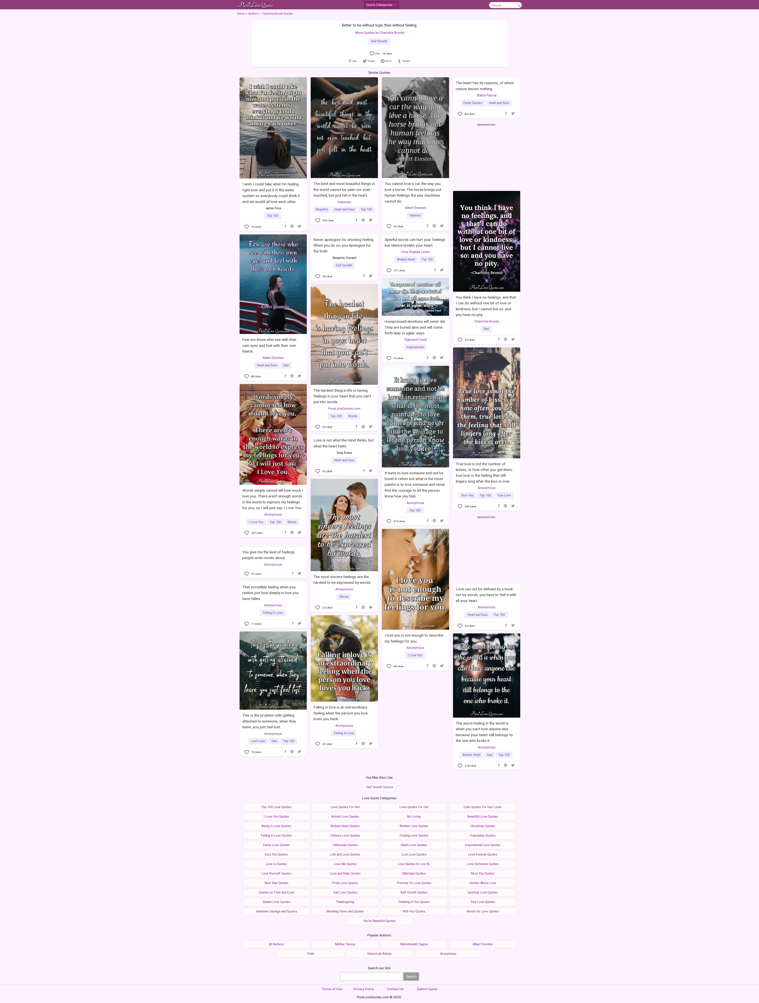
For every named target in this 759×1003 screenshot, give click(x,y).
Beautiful (322, 209)
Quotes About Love (482, 883)
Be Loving (414, 816)
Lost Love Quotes (413, 854)
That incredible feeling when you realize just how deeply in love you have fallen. (270, 593)
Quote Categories (381, 5)
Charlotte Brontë (486, 321)
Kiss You (467, 495)
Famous (415, 215)
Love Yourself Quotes (276, 873)
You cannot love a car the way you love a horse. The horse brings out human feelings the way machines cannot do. (413, 192)
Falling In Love (273, 613)
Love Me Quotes (345, 864)
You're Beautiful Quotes (379, 921)
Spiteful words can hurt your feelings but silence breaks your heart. (415, 242)
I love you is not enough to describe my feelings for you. (414, 638)
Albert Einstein (415, 208)
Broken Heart (406, 259)
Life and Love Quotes (345, 854)
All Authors (276, 944)
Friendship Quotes (483, 835)
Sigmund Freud (415, 340)
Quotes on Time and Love (276, 892)
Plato (310, 954)
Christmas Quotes (482, 826)
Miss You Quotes (483, 873)
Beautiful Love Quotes (482, 816)
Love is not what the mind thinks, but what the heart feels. (343, 443)
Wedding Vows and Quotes (345, 911)
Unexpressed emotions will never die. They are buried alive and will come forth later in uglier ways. (415, 327)
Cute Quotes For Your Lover (483, 807)
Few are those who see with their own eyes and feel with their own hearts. (269, 345)
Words (352, 416)
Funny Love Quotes (276, 845)
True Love (504, 495)
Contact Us (395, 989)
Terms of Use (332, 989)
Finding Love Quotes (414, 835)
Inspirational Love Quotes (482, 845)
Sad (486, 329)
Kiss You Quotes (276, 854)
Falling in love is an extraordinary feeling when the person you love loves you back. (340, 713)
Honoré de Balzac (379, 954)
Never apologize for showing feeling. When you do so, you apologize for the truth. (343, 245)
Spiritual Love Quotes (483, 892)
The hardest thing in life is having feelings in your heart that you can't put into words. (342, 396)
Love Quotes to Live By (414, 864)
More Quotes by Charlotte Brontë (379, 33)
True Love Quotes (482, 902)
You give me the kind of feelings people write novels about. (268, 555)
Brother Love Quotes (414, 826)
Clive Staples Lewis (415, 252)
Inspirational (415, 347)
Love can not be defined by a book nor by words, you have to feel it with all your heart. (486, 595)
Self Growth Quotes (379, 787)
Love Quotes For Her (413, 807)
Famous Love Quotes (345, 835)
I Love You (256, 522)
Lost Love (258, 741)
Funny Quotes (472, 103)
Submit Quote (427, 989)
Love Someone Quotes (483, 864)
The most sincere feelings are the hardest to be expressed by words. (342, 580)
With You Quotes (414, 911)
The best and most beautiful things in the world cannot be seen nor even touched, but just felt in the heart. (344, 189)
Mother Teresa (345, 944)
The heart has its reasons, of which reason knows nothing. (485, 86)
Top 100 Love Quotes (276, 807)
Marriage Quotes (414, 873)
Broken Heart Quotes (345, 826)
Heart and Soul (344, 209)
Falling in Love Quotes (276, 835)
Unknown (344, 202)
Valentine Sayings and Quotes (276, 911)
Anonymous (487, 488)
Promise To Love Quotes (414, 883)
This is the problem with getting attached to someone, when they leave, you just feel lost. (269, 721)
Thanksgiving (345, 902)
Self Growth (379, 41)
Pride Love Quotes (345, 883)
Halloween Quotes (345, 845)
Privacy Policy (364, 989)
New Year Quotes (276, 883)
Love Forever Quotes (482, 854)
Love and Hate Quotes (345, 873)
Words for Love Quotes (482, 911)
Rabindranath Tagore (414, 944)
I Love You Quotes (276, 816)
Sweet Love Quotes (276, 902)
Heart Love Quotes (414, 845)
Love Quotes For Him (345, 807)
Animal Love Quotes (345, 816)
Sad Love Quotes (345, 892)
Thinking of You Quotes (414, 902)
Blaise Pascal (487, 95)
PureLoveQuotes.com (344, 408)
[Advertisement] (486, 156)
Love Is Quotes (276, 864)
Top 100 (272, 216)
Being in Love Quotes (276, 826)
